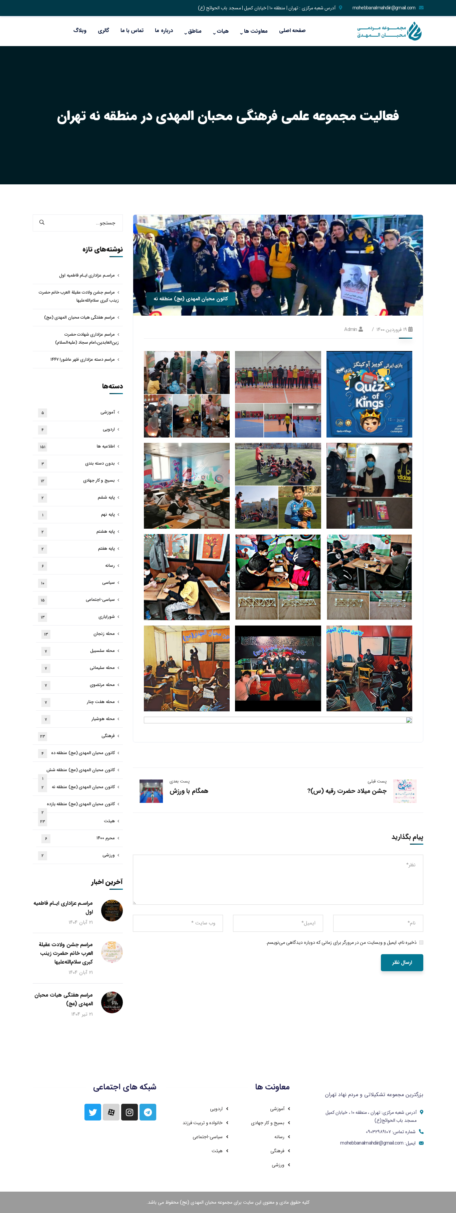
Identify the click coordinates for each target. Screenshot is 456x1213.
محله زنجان (79, 634)
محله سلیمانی (80, 668)
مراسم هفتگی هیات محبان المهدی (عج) (79, 317)
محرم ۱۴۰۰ (80, 838)
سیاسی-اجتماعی (78, 599)
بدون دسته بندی (78, 463)
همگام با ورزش (189, 791)
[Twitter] (92, 1112)
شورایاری (78, 617)
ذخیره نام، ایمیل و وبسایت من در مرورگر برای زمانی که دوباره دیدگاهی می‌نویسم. (341, 942)
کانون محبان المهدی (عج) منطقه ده (78, 753)
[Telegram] (148, 1112)
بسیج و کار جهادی (78, 480)
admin (350, 330)
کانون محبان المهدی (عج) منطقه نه (191, 299)
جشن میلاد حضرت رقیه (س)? (347, 791)
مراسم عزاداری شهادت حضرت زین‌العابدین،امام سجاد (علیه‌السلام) (87, 338)
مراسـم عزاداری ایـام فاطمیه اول (87, 275)
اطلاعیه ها (77, 446)
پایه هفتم (78, 548)
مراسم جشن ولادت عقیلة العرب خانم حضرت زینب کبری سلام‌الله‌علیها (79, 296)
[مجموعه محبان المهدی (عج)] (390, 31)
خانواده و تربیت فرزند (203, 1123)
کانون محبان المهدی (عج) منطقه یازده (78, 807)
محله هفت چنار (80, 702)
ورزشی (78, 855)
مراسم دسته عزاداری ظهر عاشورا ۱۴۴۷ (82, 359)
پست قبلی (377, 781)
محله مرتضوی (80, 685)
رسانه (78, 565)
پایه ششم (78, 497)
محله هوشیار (80, 719)
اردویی (78, 429)
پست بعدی (180, 781)
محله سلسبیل (80, 651)
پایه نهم (78, 514)
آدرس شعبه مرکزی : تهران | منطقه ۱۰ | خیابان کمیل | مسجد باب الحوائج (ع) (267, 8)
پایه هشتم (78, 531)
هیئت (77, 821)
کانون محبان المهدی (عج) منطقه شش (78, 772)
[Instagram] (129, 1112)
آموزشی (78, 412)
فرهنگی (77, 736)
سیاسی (78, 582)
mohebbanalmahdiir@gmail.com (384, 8)
